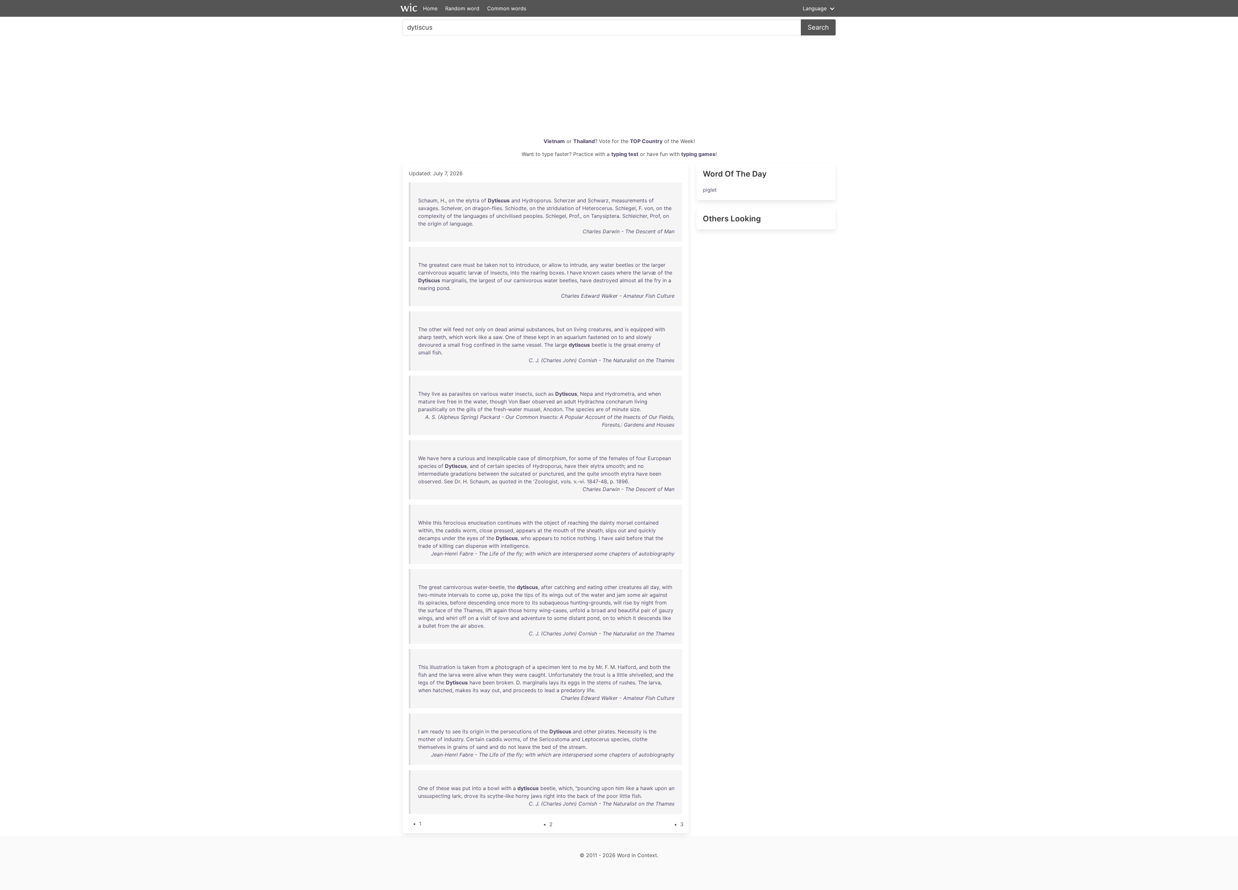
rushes (627, 682)
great (629, 345)
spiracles (436, 602)
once (503, 602)
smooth (615, 466)
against (658, 595)
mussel (532, 409)
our (508, 280)
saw (497, 337)
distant (577, 618)
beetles (625, 265)
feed (458, 329)
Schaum (427, 200)
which (456, 337)
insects (498, 272)
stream (577, 747)
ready (437, 731)
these (529, 337)
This (423, 667)
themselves (432, 747)
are (600, 409)
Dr (457, 481)
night (647, 602)
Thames (473, 610)
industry (453, 739)
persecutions (516, 731)
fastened (598, 337)
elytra (472, 200)
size (635, 409)
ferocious (454, 522)
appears (526, 530)
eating (595, 587)
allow (555, 265)
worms (512, 739)
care (456, 265)
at (539, 530)
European (659, 458)
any (594, 265)
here (445, 458)
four (641, 458)
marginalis (454, 280)
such (540, 394)
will (447, 329)
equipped (641, 329)
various (489, 394)
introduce (527, 265)
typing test (624, 154)
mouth (561, 530)
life (590, 690)
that (649, 538)
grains (460, 747)
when (654, 394)
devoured (429, 345)
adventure (533, 618)
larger (658, 265)
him (619, 788)
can (459, 546)
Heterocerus (597, 208)
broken (504, 682)
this (437, 522)
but (560, 329)
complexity (431, 216)
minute (620, 409)
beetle (599, 345)
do (503, 747)
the (460, 200)
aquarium (575, 337)
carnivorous (432, 272)
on (451, 200)
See (448, 481)
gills (471, 409)
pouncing (588, 788)
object (551, 522)
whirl (451, 618)
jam (621, 595)
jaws (536, 796)
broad (598, 610)
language (461, 223)
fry (657, 280)
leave (524, 747)
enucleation (482, 522)
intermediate (433, 473)
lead (550, 690)
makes (463, 690)
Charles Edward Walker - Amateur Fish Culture (617, 296)
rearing (539, 272)
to (511, 265)
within (425, 530)
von (648, 208)
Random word (462, 8)
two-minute (432, 595)
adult (570, 401)
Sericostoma (554, 739)
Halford (627, 667)
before (634, 538)
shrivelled (640, 675)
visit (485, 618)
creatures (599, 329)
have (576, 272)
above (475, 626)
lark (456, 796)
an (559, 337)
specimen (548, 667)
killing (446, 546)
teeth (439, 337)
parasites (460, 394)
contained (646, 522)
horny (530, 610)
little (622, 675)
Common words (506, 8)
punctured (551, 473)
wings (556, 595)
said (620, 538)
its (544, 595)
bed (546, 747)
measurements (629, 200)
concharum (619, 401)
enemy (646, 345)
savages (428, 208)
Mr (599, 667)
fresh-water (508, 409)
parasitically (432, 409)
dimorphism (551, 458)
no (641, 466)
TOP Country (646, 141)
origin (434, 223)
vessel (533, 345)
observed (543, 401)
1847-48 (597, 481)
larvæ (475, 272)
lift (489, 610)
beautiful (628, 610)
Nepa (586, 394)
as (444, 394)
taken (491, 265)
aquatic (457, 272)
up (495, 595)
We (422, 458)
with (660, 329)
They (424, 394)
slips (610, 530)
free (452, 401)
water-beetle (489, 587)
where (623, 272)
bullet (429, 626)
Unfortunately (565, 675)
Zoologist (546, 481)
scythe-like (500, 796)
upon (608, 788)
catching (564, 587)
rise (627, 602)
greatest (439, 265)
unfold (577, 610)
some (584, 458)
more (517, 602)
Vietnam (554, 141)
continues (509, 522)
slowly (644, 337)
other (435, 329)
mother (427, 739)
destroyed (605, 280)
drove (471, 796)
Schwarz (598, 200)
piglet (710, 190)
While (424, 522)
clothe (639, 739)
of (483, 200)
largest (487, 280)
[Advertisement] (619, 89)
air (645, 595)
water (607, 265)
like (482, 337)
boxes (556, 272)
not (503, 265)
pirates (606, 731)
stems (603, 682)
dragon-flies (487, 208)
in (665, 280)
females (618, 458)
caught (537, 675)
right (549, 796)
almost (628, 280)
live (436, 394)
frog (467, 345)
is (627, 329)
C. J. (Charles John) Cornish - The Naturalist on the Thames (601, 360)
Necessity (630, 731)
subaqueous (554, 602)
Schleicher (634, 216)
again (500, 610)
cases (608, 272)
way (485, 690)
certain (495, 466)
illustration (442, 667)
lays (554, 682)
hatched (442, 690)
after (547, 587)
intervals (458, 595)
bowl (493, 788)
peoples (533, 216)
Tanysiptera (605, 216)
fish (436, 352)
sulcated (520, 473)
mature (426, 401)
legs (423, 682)
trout (599, 675)
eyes (472, 538)
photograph (509, 667)
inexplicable (501, 458)
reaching (578, 522)
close (485, 530)
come (483, 595)
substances (540, 329)
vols (566, 481)
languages (475, 216)
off (462, 618)
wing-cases (553, 610)
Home (430, 8)
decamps (429, 538)
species (585, 409)
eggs (574, 682)
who (526, 538)
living (580, 329)
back (583, 796)
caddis (453, 530)
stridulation (560, 208)
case (523, 458)
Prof (574, 216)
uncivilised (509, 216)
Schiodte (515, 208)
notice (568, 538)
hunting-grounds (590, 602)
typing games (698, 154)
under (449, 538)
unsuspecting (434, 796)
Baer (524, 401)
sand (482, 747)
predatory (573, 690)
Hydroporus (536, 200)
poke (507, 595)
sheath (594, 530)
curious (466, 458)
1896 (622, 481)
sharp (425, 337)
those (515, 610)
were (468, 675)
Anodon (552, 409)
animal (517, 329)
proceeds (524, 690)
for (572, 458)
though (498, 401)
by (637, 602)
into (515, 272)
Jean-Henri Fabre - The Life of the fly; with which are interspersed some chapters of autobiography (552, 553)
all (640, 280)
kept (543, 337)
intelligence (514, 546)
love (503, 618)
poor (612, 796)
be (480, 265)
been (655, 473)
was (456, 788)
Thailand (584, 141)
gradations (463, 473)
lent (566, 667)
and (515, 200)
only (480, 329)
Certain (475, 739)
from (661, 602)
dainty (607, 522)
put (466, 788)
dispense (476, 546)
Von (513, 401)
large (561, 345)
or (544, 265)
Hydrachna (591, 401)
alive (481, 675)
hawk (646, 788)
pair (645, 610)
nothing (586, 538)
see (456, 731)
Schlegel (625, 208)
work (471, 337)
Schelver (451, 208)
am (424, 731)
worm (470, 530)
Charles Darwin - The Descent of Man (628, 231)
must (469, 265)
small (453, 345)
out (622, 530)
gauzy (666, 610)
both (655, 667)
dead (501, 329)
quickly (647, 530)
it (634, 618)
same (518, 345)
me (582, 667)
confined (484, 345)
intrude (578, 265)
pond (443, 288)
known (591, 272)
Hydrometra (619, 394)
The (422, 265)
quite (593, 473)
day (654, 587)
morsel (624, 522)
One (510, 337)
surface (436, 610)
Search (818, 27)
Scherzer (564, 200)
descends (649, 618)
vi (582, 481)
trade (424, 546)
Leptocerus (595, 739)
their (583, 466)
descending (482, 602)
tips (528, 595)
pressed (503, 530)
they (508, 675)
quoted (507, 481)
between (488, 473)
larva (454, 675)
